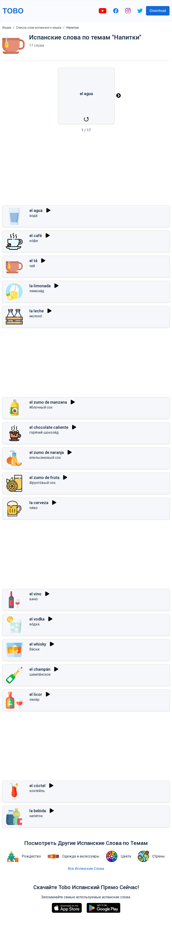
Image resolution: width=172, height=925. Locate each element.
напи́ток (36, 816)
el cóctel (37, 785)
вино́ (33, 599)
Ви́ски (34, 649)
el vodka (37, 619)
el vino (35, 594)
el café (35, 235)
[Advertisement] (86, 170)
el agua (36, 210)
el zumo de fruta (44, 477)
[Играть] (48, 210)
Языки (6, 27)
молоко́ (35, 316)
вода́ (33, 215)
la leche (36, 311)
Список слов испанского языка (38, 27)
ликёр (34, 699)
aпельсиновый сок (45, 457)
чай (32, 266)
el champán (39, 669)
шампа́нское (40, 674)
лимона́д (36, 291)
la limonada (40, 285)
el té (33, 260)
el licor (35, 694)
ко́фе (33, 241)
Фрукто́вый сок (42, 483)
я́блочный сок (41, 407)
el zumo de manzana (48, 402)
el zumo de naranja (46, 452)
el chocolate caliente (48, 427)
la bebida (37, 810)
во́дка (34, 624)
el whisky (37, 644)
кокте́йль (37, 791)
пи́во (33, 508)
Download (158, 11)
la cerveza (38, 502)
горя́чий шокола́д (44, 432)
